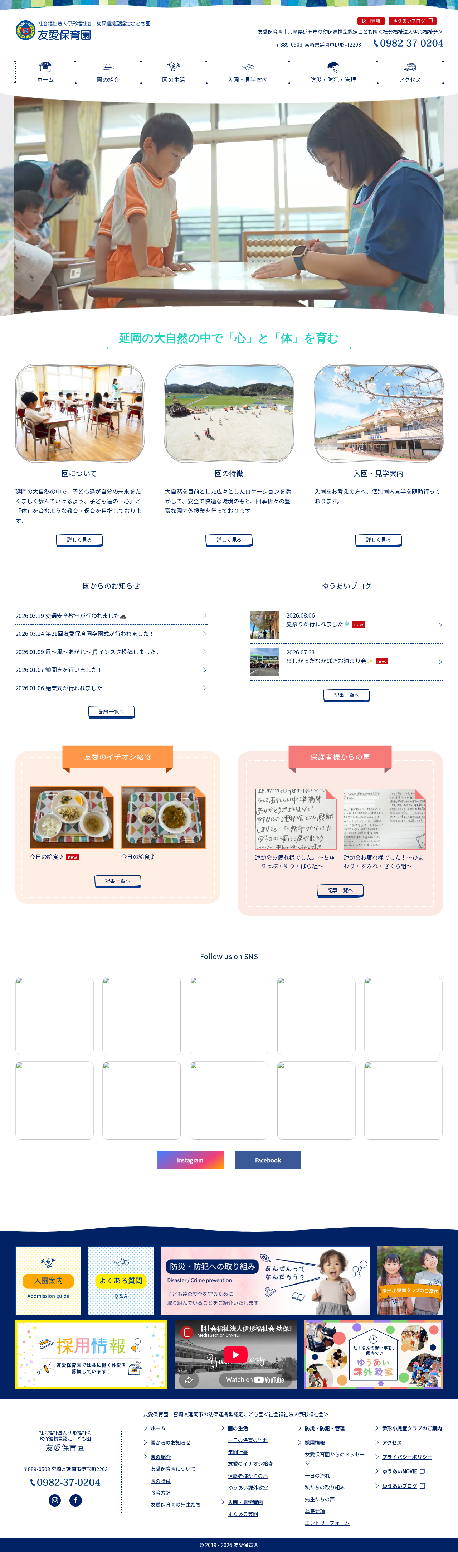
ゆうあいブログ (409, 20)
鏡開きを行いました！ (59, 669)
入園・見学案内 (245, 1501)
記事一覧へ (111, 711)
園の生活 (238, 1428)
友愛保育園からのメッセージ (335, 1459)
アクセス (392, 1442)
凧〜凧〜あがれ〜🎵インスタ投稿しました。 (88, 651)
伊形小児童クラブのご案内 (412, 1428)
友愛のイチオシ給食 (250, 1463)
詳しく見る (79, 539)
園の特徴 (161, 1480)
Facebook (268, 1160)
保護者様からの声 (248, 1475)
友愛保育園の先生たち (176, 1504)
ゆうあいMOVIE (399, 1471)
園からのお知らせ (171, 1442)
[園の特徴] (229, 413)
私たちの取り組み (325, 1487)
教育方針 (161, 1492)
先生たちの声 (320, 1499)
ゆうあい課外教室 (248, 1487)
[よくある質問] (121, 1280)
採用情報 (371, 20)
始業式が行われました (58, 687)
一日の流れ (317, 1475)
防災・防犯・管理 (325, 1428)
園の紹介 (161, 1456)
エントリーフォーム (327, 1522)
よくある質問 (243, 1513)
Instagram (190, 1160)
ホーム (158, 1428)
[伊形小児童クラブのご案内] (410, 1280)
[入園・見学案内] (48, 1280)
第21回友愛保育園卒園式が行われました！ (85, 633)
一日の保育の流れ (248, 1440)
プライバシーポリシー (407, 1456)
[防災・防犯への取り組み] (265, 1280)
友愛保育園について (173, 1468)
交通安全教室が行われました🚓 (71, 615)
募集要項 (315, 1510)
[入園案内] (379, 413)
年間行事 (238, 1451)
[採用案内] (91, 1354)
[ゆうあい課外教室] (373, 1354)
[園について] (79, 413)
